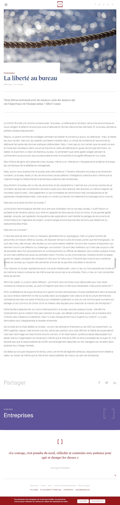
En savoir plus (97, 501)
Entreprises (18, 415)
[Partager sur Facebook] (99, 383)
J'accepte (83, 501)
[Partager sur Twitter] (106, 383)
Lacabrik (5, 263)
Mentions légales (84, 485)
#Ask (50, 485)
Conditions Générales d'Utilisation (65, 485)
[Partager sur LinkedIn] (114, 383)
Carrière (43, 485)
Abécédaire (115, 263)
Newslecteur (34, 485)
